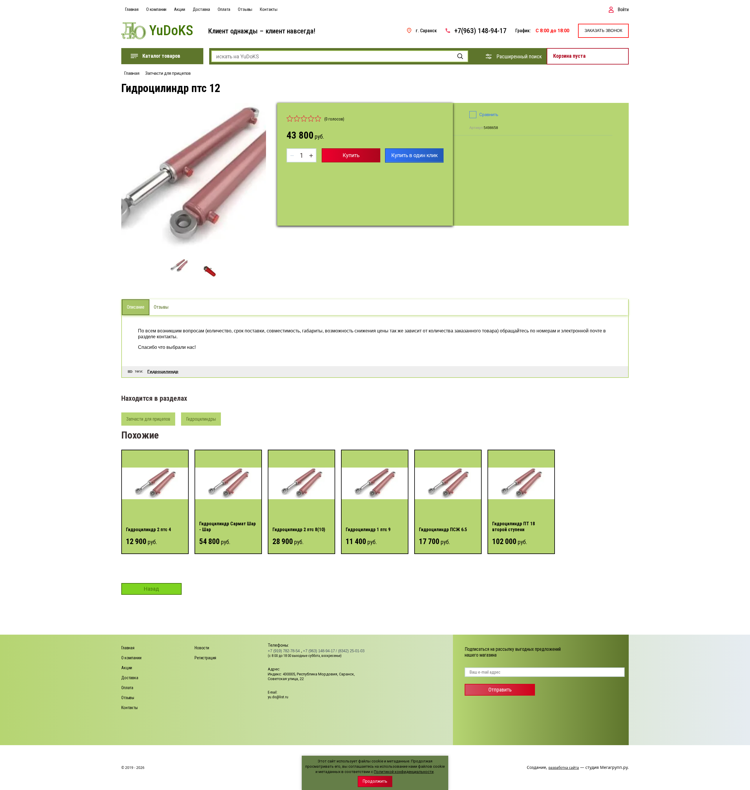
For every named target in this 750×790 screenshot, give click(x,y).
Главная (132, 9)
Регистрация (205, 658)
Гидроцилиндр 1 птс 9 (368, 529)
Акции (179, 9)
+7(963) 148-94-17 (480, 31)
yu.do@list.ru (278, 697)
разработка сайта (563, 767)
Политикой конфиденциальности (404, 771)
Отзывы (245, 9)
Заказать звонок (603, 30)
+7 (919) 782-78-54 (284, 651)
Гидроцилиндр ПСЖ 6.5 (443, 529)
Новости (202, 648)
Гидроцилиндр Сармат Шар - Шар (227, 526)
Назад (151, 589)
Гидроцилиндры (201, 419)
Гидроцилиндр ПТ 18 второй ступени (513, 526)
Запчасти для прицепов (168, 73)
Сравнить (488, 114)
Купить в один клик (414, 155)
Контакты (268, 9)
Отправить (500, 690)
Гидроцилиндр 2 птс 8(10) (298, 529)
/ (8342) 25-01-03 (350, 651)
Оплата (224, 9)
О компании (156, 9)
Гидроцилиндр (162, 371)
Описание (135, 307)
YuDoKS (171, 30)
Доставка (201, 9)
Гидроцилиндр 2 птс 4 (148, 529)
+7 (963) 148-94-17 (319, 651)
